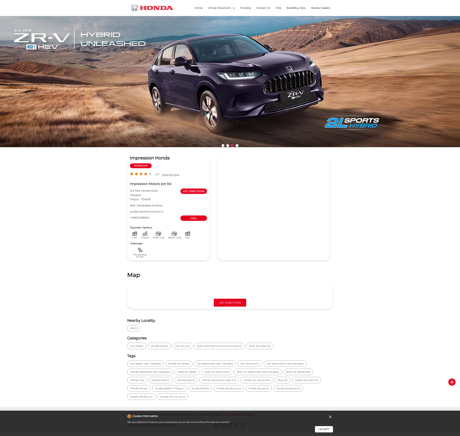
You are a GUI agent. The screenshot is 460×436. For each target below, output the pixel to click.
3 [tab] (232, 145)
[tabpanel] (230, 81)
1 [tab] (223, 145)
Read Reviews (170, 174)
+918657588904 (140, 217)
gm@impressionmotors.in (146, 211)
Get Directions (230, 302)
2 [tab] (227, 145)
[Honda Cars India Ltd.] (152, 8)
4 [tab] (237, 145)
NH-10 (133, 328)
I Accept (324, 429)
